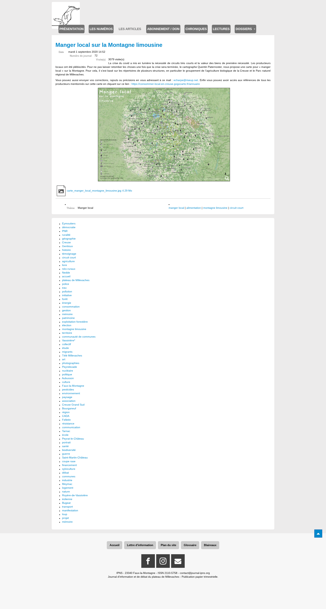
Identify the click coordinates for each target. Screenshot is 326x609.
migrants (67, 351)
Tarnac (66, 431)
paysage (67, 397)
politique (67, 374)
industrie (67, 480)
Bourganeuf (69, 408)
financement (69, 465)
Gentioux (67, 246)
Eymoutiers (68, 223)
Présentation (71, 29)
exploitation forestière (75, 321)
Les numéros (101, 29)
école (65, 434)
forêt (65, 299)
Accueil (114, 545)
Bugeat (66, 502)
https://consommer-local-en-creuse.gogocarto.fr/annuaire (165, 83)
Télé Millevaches (72, 355)
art (63, 359)
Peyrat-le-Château (73, 438)
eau (64, 287)
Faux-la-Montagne (73, 385)
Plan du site (168, 545)
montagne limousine (215, 207)
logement (67, 487)
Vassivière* (68, 340)
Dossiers (244, 29)
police (65, 283)
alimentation (193, 207)
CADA (65, 415)
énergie (66, 302)
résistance (68, 423)
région (66, 412)
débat (65, 472)
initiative (67, 295)
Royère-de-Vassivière (75, 495)
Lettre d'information (140, 545)
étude (65, 347)
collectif (66, 344)
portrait (66, 442)
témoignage (69, 253)
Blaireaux (210, 545)
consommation (71, 306)
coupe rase (68, 461)
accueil (66, 276)
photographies (70, 363)
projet (65, 517)
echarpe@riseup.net (186, 80)
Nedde (66, 272)
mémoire (67, 314)
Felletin (66, 419)
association (68, 400)
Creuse (66, 242)
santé (65, 446)
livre (64, 265)
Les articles (130, 29)
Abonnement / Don (163, 29)
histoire (66, 249)
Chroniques (196, 29)
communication (71, 427)
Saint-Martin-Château (75, 457)
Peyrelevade (69, 366)
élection (66, 325)
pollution (67, 291)
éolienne (67, 499)
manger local (176, 207)
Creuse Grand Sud (73, 404)
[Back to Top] (318, 533)
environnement (71, 393)
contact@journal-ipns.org (195, 572)
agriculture (68, 261)
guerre (66, 453)
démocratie (68, 227)
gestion (66, 310)
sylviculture (68, 468)
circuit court (236, 207)
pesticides (68, 389)
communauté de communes (78, 336)
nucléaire (67, 370)
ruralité (66, 234)
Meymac (67, 483)
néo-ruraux (68, 268)
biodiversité (69, 449)
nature (66, 491)
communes (68, 476)
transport (67, 506)
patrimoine (68, 317)
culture (66, 381)
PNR (65, 231)
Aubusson (68, 378)
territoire (67, 332)
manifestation (70, 510)
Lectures (221, 29)
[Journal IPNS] (66, 7)
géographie (69, 238)
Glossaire (190, 545)
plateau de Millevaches (75, 280)
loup (64, 514)
